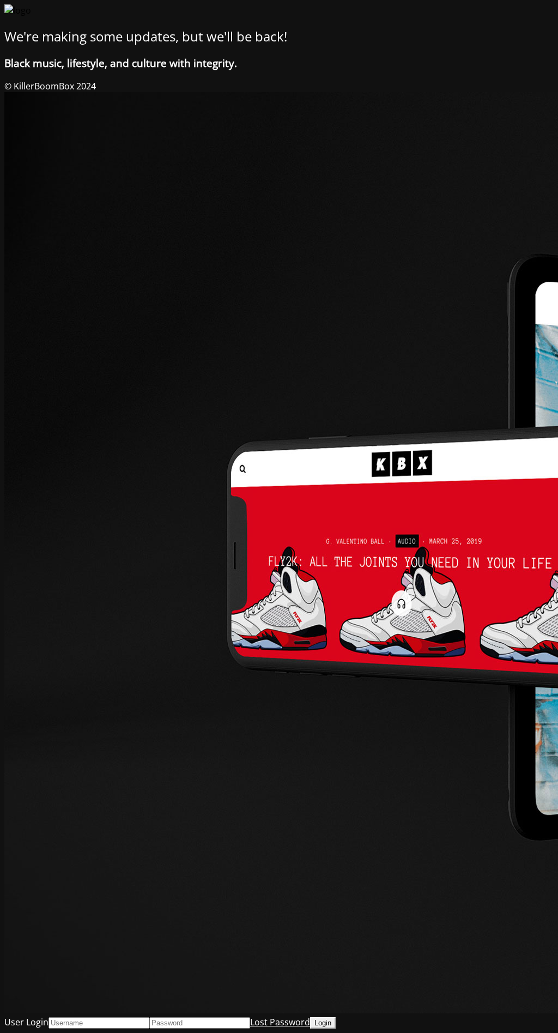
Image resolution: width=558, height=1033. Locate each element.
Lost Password (280, 1022)
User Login (26, 1022)
